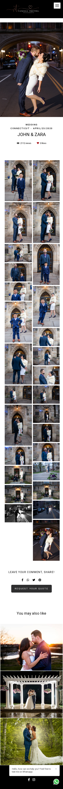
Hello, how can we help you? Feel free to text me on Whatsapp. (31, 770)
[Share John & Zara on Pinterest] (39, 580)
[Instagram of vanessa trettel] (33, 779)
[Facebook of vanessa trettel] (29, 779)
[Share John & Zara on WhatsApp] (28, 580)
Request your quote (31, 588)
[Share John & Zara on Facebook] (22, 580)
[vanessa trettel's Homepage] (23, 9)
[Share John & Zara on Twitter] (33, 580)
